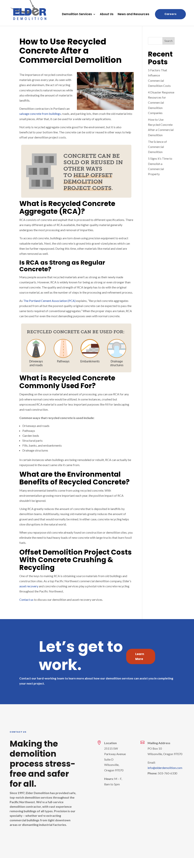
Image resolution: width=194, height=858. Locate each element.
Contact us (26, 599)
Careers (170, 14)
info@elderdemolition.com (165, 767)
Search (168, 40)
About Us (106, 14)
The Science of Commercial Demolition (157, 147)
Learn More (139, 656)
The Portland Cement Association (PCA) (49, 300)
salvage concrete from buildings (40, 113)
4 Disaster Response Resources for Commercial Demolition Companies (161, 102)
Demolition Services (77, 14)
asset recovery (28, 586)
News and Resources (133, 14)
